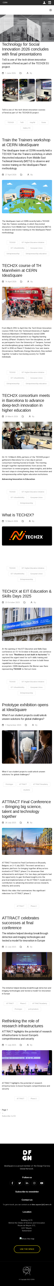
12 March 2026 (11, 521)
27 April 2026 (10, 175)
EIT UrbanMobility (17, 248)
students (26, 790)
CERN (5, 2)
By (31, 73)
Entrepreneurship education (36, 254)
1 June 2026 (10, 73)
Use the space (27, 1249)
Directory (49, 2)
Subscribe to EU (9, 1116)
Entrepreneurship (13, 254)
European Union (37, 248)
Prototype (9, 784)
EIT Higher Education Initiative (33, 242)
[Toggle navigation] (50, 10)
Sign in (44, 2)
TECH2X (10, 122)
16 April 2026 (10, 281)
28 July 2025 (10, 822)
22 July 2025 (10, 947)
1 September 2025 (13, 725)
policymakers (33, 1009)
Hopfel (32, 122)
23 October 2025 (12, 602)
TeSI (22, 122)
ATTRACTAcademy (40, 784)
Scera (43, 122)
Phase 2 (34, 906)
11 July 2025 (10, 1045)
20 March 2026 (11, 416)
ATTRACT (23, 784)
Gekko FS (26, 128)
